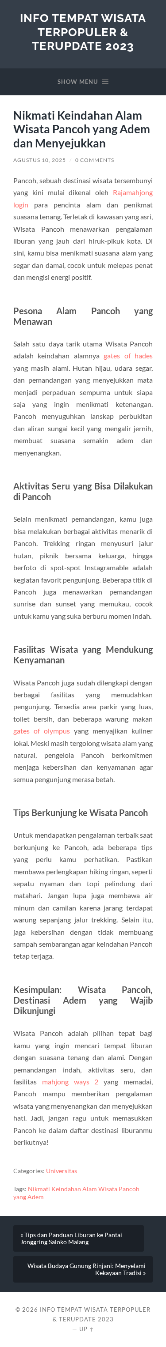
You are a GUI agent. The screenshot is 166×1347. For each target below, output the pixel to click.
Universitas (61, 1170)
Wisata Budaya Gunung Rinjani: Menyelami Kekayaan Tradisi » (86, 1269)
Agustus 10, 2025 (39, 160)
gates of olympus (41, 730)
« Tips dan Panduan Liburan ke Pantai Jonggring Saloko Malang (71, 1238)
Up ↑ (86, 1328)
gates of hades (128, 355)
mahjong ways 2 (70, 1081)
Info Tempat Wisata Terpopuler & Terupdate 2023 (83, 32)
